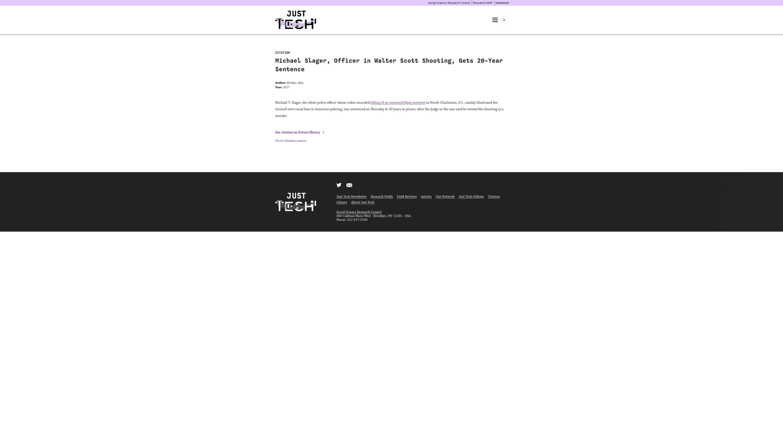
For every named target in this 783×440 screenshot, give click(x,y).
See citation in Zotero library (297, 132)
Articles (426, 197)
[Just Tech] (295, 20)
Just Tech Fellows (471, 197)
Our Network (445, 197)
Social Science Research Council (449, 3)
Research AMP (482, 3)
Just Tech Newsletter (351, 197)
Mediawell (502, 3)
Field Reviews (407, 197)
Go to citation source (290, 141)
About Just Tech (362, 202)
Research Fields (382, 197)
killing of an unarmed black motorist (397, 102)
